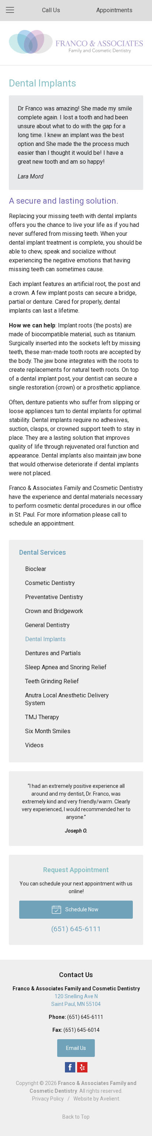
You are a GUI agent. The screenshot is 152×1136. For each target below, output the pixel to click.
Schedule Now (81, 909)
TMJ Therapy (42, 717)
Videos (34, 745)
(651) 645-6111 (85, 1017)
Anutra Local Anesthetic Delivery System (67, 699)
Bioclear (35, 568)
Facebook (70, 1067)
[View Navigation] (12, 10)
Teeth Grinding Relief (52, 681)
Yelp (82, 1067)
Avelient (109, 1099)
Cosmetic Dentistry (50, 582)
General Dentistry (47, 625)
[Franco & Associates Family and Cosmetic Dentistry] (76, 42)
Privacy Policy (48, 1099)
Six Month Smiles (47, 731)
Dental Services (42, 552)
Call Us (51, 10)
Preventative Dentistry (54, 597)
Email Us (76, 1048)
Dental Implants (45, 639)
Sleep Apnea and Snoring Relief (66, 667)
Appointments (114, 10)
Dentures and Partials (53, 653)
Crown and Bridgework (54, 611)
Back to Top (76, 1117)
